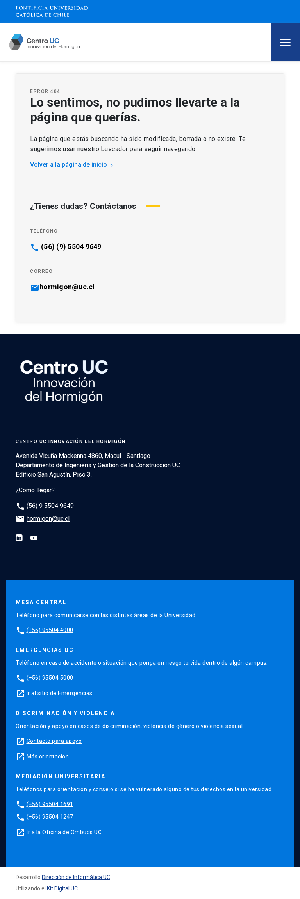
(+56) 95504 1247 (50, 816)
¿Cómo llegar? (35, 490)
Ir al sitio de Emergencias (60, 693)
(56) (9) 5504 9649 (71, 246)
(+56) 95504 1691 (50, 804)
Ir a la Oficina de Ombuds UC (64, 832)
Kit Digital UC (62, 888)
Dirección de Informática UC (76, 877)
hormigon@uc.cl (67, 286)
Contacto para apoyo (54, 741)
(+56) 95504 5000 (50, 678)
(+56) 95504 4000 (50, 630)
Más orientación (48, 756)
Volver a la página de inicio (72, 164)
